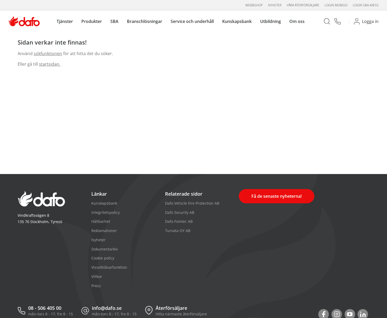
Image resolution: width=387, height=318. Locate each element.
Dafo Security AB (179, 212)
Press (96, 285)
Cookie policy (102, 258)
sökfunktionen (48, 53)
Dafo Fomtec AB (179, 221)
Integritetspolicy (105, 212)
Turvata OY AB (177, 230)
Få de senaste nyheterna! (276, 196)
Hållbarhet (100, 221)
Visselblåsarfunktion (109, 267)
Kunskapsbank (104, 203)
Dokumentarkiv (104, 249)
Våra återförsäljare (303, 5)
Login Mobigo (336, 5)
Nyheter (274, 5)
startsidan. (49, 64)
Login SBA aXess (366, 5)
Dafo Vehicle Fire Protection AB (192, 203)
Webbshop (254, 5)
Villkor (96, 276)
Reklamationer (104, 230)
